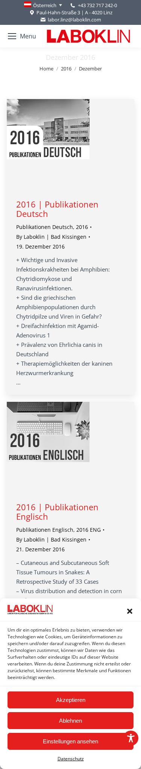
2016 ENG (88, 529)
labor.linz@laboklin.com (74, 19)
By (51, 236)
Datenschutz (71, 758)
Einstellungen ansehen (70, 741)
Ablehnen (70, 720)
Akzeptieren (70, 700)
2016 (82, 226)
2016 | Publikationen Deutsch (57, 208)
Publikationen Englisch (44, 529)
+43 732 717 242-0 (97, 5)
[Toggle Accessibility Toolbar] (131, 738)
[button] (129, 611)
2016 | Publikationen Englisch (57, 511)
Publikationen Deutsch (44, 226)
